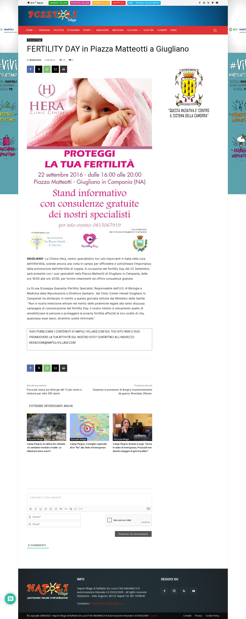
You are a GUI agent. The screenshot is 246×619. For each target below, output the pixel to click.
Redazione (35, 59)
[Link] (70, 509)
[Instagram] (204, 3)
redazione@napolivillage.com (107, 603)
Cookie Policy (212, 615)
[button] (215, 30)
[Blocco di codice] (65, 509)
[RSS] (183, 591)
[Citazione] (60, 509)
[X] (208, 3)
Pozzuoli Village (34, 40)
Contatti (187, 615)
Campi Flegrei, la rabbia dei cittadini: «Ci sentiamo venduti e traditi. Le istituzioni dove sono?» (46, 447)
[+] (81, 508)
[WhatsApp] (47, 69)
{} (75, 508)
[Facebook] (200, 3)
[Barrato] (45, 509)
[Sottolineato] (40, 509)
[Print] (63, 69)
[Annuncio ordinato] (50, 509)
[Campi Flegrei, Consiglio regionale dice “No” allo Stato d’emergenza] (89, 427)
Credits (153, 615)
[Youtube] (217, 3)
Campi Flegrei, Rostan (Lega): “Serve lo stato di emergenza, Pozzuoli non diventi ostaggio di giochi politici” (132, 447)
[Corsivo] (35, 509)
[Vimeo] (213, 3)
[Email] (55, 69)
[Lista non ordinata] (55, 509)
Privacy (198, 615)
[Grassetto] (30, 509)
